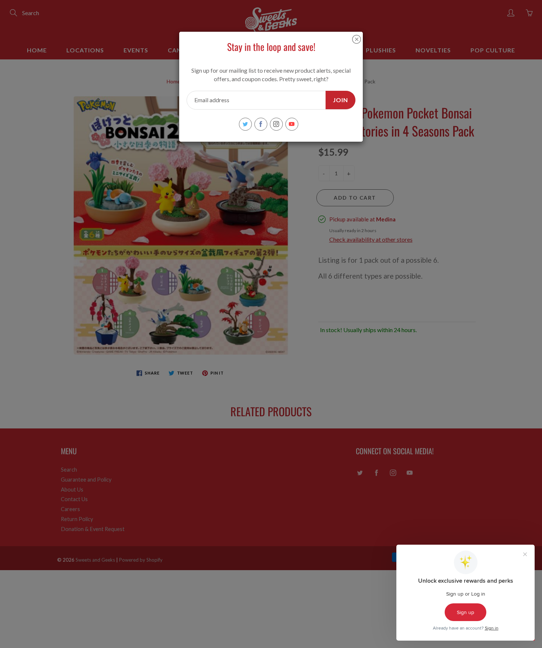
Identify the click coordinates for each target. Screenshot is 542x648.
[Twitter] (245, 124)
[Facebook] (260, 124)
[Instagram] (276, 124)
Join (340, 99)
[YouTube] (291, 124)
